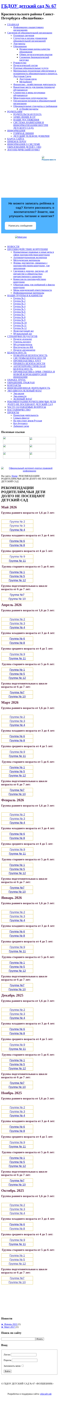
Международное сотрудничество (30, 98)
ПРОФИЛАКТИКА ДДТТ (27, 361)
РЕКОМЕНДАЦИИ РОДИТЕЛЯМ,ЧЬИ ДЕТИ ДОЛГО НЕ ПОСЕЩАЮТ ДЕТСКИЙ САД (31, 403)
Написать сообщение (20, 225)
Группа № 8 (19, 317)
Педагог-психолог (22, 339)
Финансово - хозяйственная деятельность (34, 84)
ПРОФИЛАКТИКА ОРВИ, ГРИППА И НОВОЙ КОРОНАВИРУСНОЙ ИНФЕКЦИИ (34, 374)
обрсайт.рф (45, 1394)
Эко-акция (18, 393)
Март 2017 (10, 1327)
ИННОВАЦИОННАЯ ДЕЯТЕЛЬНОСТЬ (28, 388)
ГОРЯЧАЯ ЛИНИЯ (23, 133)
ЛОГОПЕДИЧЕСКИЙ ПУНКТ (23, 149)
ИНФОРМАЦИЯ (16, 130)
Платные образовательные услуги (30, 68)
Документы (19, 43)
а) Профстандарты (28, 109)
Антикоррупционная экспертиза (30, 257)
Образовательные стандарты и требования (35, 106)
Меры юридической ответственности (32, 290)
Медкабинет (25, 81)
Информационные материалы (28, 293)
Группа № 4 (19, 306)
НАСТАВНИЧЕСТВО (19, 409)
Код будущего (20, 423)
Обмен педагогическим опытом (35, 54)
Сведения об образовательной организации (29, 32)
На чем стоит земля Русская (27, 420)
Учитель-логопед (22, 341)
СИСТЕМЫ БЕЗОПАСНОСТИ (29, 358)
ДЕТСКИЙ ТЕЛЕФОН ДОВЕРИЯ (31, 136)
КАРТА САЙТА (15, 139)
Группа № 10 (20, 322)
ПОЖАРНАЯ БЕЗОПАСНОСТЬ (30, 355)
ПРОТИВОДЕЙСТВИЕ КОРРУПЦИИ (27, 249)
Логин (7, 1354)
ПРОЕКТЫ (13, 412)
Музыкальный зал (22, 333)
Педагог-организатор (24, 350)
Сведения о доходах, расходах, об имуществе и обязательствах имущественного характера (30, 274)
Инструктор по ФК (23, 347)
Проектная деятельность (25, 415)
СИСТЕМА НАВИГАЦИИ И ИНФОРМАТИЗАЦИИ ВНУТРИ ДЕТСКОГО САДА (30, 125)
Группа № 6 (19, 312)
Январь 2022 (11, 1324)
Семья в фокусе (21, 418)
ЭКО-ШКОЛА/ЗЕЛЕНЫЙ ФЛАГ (24, 390)
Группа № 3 (19, 303)
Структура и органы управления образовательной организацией (30, 39)
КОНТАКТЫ (14, 385)
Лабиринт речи (21, 426)
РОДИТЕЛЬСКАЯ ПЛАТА (27, 114)
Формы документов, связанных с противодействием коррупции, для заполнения (31, 266)
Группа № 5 (19, 309)
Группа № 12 (20, 328)
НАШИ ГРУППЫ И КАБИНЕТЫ (25, 295)
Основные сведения (23, 35)
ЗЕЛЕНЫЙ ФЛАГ (22, 399)
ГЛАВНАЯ (13, 24)
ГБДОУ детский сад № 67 (28, 6)
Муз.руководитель (22, 344)
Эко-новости (19, 396)
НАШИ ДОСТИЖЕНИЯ (26, 119)
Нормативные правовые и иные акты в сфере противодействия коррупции (33, 253)
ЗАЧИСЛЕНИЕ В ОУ (24, 117)
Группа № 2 (19, 301)
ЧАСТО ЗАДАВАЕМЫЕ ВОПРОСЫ (26, 407)
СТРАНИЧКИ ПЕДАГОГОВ (22, 336)
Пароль (7, 1360)
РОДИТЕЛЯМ (14, 111)
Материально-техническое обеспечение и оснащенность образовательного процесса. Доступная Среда (35, 74)
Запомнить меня (12, 1366)
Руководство (19, 62)
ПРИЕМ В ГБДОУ (16, 141)
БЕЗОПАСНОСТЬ (16, 352)
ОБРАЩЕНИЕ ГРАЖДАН (21, 382)
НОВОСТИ (13, 246)
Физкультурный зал (23, 331)
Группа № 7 (19, 314)
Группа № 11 (19, 325)
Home (15, 476)
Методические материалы (26, 260)
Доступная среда (28, 79)
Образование (20, 46)
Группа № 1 (19, 298)
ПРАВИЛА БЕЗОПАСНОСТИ (29, 363)
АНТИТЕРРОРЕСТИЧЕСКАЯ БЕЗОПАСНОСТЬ (29, 367)
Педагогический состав (25, 65)
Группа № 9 (19, 320)
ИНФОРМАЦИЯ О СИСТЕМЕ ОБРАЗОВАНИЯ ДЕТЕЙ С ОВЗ (24, 145)
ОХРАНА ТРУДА (16, 380)
